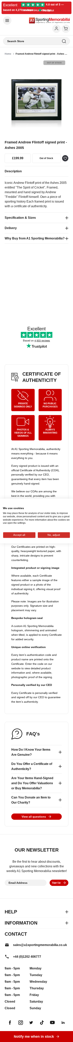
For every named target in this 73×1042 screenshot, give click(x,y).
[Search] (64, 41)
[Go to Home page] (49, 20)
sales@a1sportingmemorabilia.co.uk (40, 945)
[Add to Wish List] (65, 158)
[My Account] (56, 29)
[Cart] (66, 29)
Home (8, 53)
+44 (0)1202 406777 (27, 956)
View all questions (34, 816)
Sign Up (56, 882)
